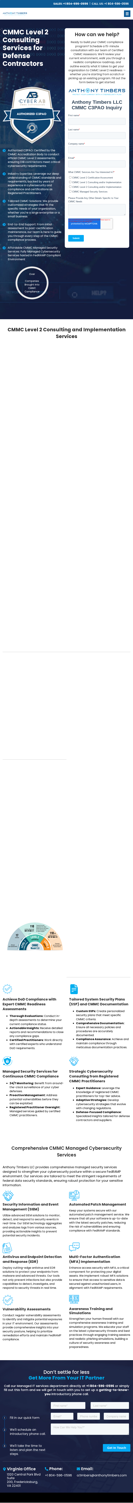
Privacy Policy (74, 1498)
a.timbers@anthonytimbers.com (102, 1475)
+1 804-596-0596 (100, 1386)
